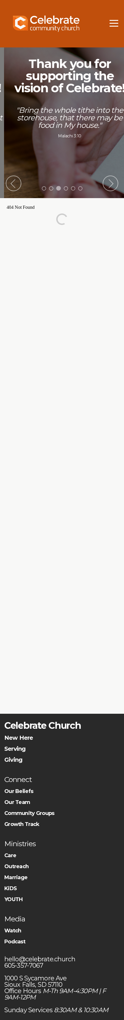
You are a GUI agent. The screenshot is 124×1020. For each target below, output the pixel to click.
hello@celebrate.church (40, 959)
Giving (13, 759)
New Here (18, 737)
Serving (14, 748)
